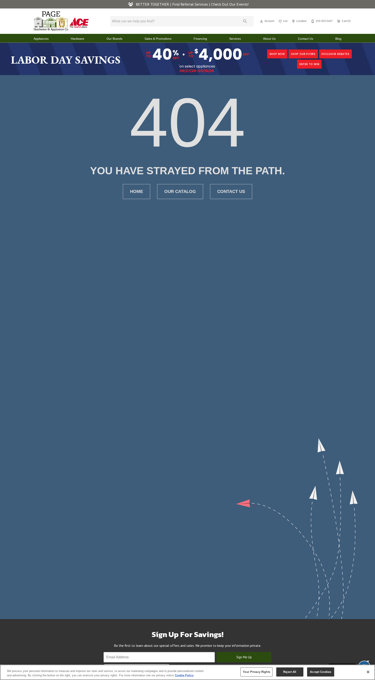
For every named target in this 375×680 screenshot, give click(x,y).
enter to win (309, 64)
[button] (261, 21)
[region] (187, 672)
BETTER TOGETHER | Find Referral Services (172, 4)
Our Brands (114, 38)
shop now (277, 54)
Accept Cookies (320, 671)
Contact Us (305, 38)
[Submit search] (245, 21)
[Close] (368, 672)
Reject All (289, 671)
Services (235, 38)
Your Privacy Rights (256, 671)
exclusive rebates (335, 54)
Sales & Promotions (158, 38)
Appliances (41, 38)
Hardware (77, 38)
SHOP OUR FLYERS (303, 54)
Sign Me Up (244, 657)
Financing (200, 38)
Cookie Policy (184, 675)
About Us (269, 38)
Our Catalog (180, 191)
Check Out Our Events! (230, 4)
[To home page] (61, 21)
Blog (338, 38)
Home (136, 191)
